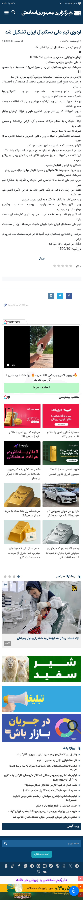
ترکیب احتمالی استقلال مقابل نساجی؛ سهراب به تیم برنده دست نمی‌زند (43, 768)
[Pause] (7, 365)
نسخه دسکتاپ (41, 854)
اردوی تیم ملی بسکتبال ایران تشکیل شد (43, 32)
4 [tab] (5, 576)
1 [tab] (18, 576)
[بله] (51, 866)
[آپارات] (57, 866)
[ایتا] (38, 866)
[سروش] (32, 866)
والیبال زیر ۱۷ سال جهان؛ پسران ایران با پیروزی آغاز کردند (47, 755)
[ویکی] (45, 872)
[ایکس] (70, 866)
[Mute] (13, 365)
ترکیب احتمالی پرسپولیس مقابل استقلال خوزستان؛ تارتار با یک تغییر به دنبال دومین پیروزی (40, 777)
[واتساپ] (38, 872)
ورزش (42, 258)
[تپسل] (5, 322)
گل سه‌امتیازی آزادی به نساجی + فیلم (57, 760)
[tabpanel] (41, 614)
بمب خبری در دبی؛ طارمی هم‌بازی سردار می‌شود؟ (51, 785)
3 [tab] (9, 576)
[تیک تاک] (12, 866)
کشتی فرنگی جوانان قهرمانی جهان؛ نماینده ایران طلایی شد (45, 817)
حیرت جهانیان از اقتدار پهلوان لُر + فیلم (56, 806)
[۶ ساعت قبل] (41, 607)
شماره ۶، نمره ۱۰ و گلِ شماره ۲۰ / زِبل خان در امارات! (50, 790)
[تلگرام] (77, 866)
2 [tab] (14, 576)
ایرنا (47, 13)
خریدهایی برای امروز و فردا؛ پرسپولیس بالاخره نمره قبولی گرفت (42, 811)
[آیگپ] (45, 866)
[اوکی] (6, 866)
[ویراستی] (25, 866)
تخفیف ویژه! (41, 387)
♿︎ (74, 890)
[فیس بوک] (19, 866)
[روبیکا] (64, 866)
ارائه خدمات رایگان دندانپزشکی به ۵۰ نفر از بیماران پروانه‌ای (48, 638)
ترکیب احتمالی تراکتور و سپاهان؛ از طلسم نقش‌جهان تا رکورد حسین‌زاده (45, 798)
